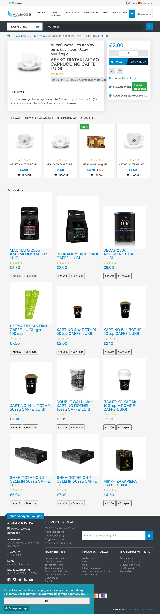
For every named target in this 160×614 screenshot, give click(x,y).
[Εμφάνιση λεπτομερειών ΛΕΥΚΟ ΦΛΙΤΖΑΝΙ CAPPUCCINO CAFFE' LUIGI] (24, 140)
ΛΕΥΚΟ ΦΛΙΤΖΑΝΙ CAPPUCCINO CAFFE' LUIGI (37, 164)
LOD (141, 609)
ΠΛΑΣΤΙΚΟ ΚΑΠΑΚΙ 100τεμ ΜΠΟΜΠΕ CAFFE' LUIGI (120, 406)
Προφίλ (48, 581)
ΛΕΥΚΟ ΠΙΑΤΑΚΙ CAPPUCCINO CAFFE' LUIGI (72, 164)
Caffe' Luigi (129, 78)
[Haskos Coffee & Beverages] (23, 530)
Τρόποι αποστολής (54, 568)
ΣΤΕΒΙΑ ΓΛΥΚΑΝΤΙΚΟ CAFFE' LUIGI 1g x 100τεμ (28, 330)
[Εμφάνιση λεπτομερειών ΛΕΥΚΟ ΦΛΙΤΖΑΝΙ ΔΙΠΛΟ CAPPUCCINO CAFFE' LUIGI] (133, 140)
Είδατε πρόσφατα (91, 568)
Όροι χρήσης (51, 577)
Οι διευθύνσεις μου (130, 564)
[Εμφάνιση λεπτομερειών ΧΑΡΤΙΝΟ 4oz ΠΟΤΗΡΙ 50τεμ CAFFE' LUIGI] (78, 306)
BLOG (105, 12)
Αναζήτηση (72, 12)
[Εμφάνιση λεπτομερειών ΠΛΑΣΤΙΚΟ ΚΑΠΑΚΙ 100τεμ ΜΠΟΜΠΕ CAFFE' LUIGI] (124, 378)
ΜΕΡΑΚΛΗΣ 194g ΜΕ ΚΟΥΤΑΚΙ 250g (104, 164)
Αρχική (41, 12)
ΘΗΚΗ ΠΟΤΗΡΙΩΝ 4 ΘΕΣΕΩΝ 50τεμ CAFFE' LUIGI (77, 481)
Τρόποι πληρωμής (54, 564)
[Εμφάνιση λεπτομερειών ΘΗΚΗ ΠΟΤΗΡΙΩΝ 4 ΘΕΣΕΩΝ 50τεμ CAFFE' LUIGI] (78, 454)
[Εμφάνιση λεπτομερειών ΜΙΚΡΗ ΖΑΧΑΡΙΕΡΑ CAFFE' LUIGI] (124, 458)
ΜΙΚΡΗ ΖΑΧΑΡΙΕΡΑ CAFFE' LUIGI (120, 483)
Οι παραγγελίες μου (130, 561)
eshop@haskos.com (17, 564)
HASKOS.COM (91, 12)
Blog (84, 564)
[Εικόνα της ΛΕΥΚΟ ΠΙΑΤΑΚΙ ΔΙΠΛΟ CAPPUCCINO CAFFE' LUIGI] (29, 61)
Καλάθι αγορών (128, 568)
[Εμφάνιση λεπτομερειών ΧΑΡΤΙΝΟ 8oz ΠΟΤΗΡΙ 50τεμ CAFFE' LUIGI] (124, 306)
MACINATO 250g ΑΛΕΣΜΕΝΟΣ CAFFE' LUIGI (28, 254)
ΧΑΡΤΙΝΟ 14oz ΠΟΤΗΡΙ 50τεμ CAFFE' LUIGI (30, 407)
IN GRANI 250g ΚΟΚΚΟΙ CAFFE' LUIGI (77, 256)
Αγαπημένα (126, 571)
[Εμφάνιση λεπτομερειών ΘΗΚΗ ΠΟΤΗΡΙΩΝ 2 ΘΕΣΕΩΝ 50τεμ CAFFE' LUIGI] (31, 454)
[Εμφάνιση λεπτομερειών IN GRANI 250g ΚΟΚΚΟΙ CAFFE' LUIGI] (78, 223)
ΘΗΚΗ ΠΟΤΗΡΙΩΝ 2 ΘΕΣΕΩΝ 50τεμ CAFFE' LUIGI (30, 481)
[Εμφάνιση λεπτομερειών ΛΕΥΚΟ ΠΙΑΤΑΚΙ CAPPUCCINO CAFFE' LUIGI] (61, 140)
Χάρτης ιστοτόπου (54, 558)
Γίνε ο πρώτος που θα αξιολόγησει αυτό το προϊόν (82, 80)
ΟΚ (47, 601)
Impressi (149, 609)
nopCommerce (131, 609)
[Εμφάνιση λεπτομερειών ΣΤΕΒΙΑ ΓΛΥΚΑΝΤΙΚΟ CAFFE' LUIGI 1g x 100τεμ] (31, 302)
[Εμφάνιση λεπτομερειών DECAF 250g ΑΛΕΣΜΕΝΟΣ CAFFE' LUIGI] (124, 227)
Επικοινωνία (120, 12)
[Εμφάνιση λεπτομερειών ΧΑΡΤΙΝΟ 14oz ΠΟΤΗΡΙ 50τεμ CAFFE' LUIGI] (31, 382)
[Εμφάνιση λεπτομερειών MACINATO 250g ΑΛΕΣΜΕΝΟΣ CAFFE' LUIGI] (31, 220)
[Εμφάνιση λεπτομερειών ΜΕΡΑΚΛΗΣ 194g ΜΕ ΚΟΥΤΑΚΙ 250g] (97, 140)
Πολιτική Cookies (54, 561)
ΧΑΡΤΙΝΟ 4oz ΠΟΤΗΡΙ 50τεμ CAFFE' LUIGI (76, 331)
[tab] (19, 92)
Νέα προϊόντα (55, 14)
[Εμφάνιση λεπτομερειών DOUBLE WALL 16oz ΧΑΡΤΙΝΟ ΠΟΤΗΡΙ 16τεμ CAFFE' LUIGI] (78, 378)
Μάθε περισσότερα (16, 608)
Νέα (84, 561)
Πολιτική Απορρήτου (55, 574)
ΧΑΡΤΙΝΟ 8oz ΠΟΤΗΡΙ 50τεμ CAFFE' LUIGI (122, 331)
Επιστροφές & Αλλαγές (57, 571)
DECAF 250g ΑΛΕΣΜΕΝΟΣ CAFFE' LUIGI (122, 254)
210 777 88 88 (14, 555)
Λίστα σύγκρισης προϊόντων (97, 571)
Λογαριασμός (127, 558)
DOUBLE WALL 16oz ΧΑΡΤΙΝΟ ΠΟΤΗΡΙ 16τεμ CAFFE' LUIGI (74, 406)
